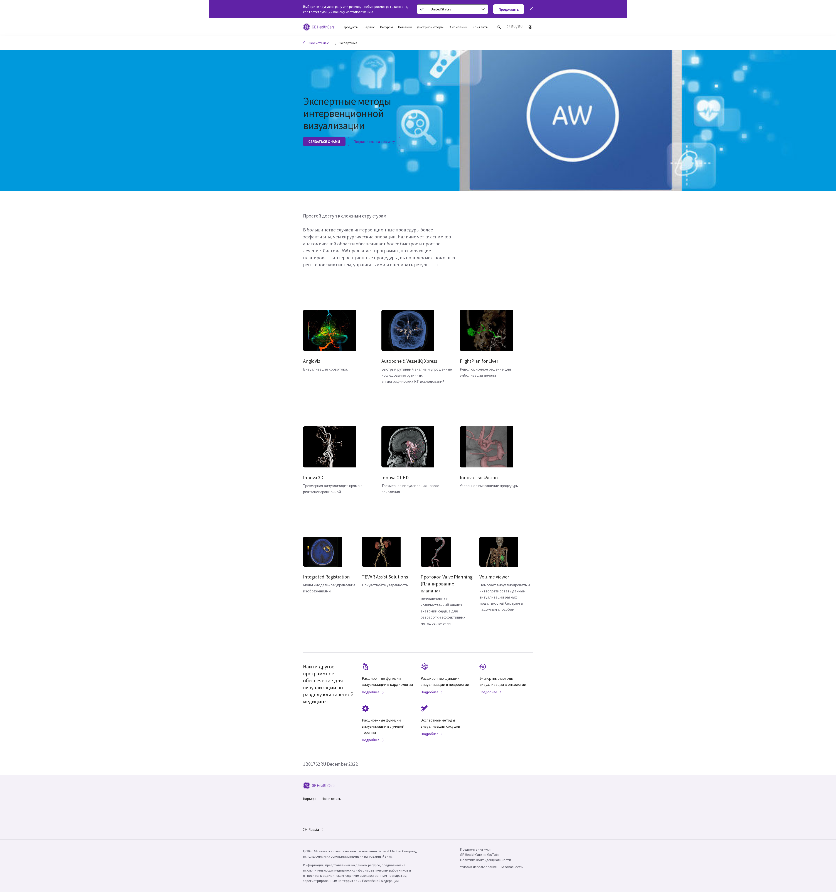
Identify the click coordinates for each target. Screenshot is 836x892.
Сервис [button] (369, 27)
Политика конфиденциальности (485, 860)
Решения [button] (405, 27)
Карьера (309, 798)
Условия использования (478, 867)
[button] (499, 27)
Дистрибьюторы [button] (430, 27)
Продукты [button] (350, 27)
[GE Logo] (318, 28)
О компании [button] (458, 27)
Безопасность (512, 867)
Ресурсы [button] (386, 27)
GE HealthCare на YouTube (479, 854)
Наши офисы (331, 798)
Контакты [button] (480, 27)
